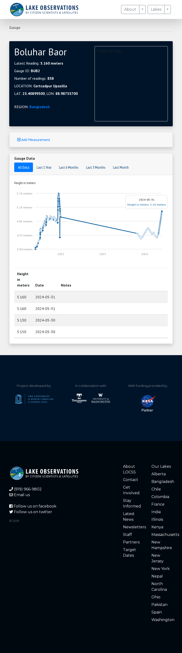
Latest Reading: (38, 63)
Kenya (157, 527)
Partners (131, 542)
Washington (162, 620)
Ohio (155, 597)
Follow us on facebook (34, 506)
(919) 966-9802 (27, 489)
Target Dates (129, 552)
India (156, 512)
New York (160, 568)
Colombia (160, 496)
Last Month (121, 167)
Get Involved (131, 490)
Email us (21, 495)
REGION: (32, 106)
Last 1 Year (44, 167)
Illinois (157, 519)
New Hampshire (161, 545)
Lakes (156, 9)
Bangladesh (39, 106)
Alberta (158, 474)
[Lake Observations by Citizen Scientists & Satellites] (44, 9)
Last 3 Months (95, 167)
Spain (156, 612)
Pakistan (159, 604)
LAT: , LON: (46, 93)
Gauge (14, 27)
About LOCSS (129, 469)
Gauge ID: (27, 70)
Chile (156, 489)
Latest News (129, 517)
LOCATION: (40, 86)
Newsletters (133, 527)
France (157, 504)
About (130, 9)
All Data (23, 167)
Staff (127, 534)
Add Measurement (35, 139)
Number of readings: (34, 78)
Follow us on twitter (32, 512)
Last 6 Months (68, 167)
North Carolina (159, 587)
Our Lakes (161, 466)
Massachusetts (162, 534)
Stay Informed (132, 503)
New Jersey (157, 558)
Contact (130, 479)
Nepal (157, 576)
